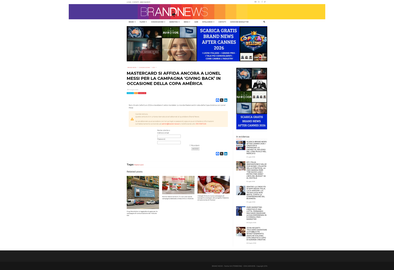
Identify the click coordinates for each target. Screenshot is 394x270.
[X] (222, 100)
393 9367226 (201, 124)
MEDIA (186, 22)
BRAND (131, 22)
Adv (136, 93)
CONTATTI (135, 2)
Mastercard (138, 165)
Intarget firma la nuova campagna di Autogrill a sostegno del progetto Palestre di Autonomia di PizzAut (213, 198)
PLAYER (142, 22)
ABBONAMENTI (145, 2)
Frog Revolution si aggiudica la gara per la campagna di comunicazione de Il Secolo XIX (142, 213)
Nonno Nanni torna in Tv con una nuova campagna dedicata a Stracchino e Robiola (177, 198)
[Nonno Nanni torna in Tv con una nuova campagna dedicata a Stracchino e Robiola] (178, 185)
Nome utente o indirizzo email (163, 131)
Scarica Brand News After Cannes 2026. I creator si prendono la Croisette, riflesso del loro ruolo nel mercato (256, 147)
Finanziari (142, 93)
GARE (196, 22)
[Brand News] (187, 11)
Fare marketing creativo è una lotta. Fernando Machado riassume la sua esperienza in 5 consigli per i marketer (256, 213)
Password (161, 139)
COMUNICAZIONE (157, 22)
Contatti (222, 22)
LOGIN (129, 2)
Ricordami (195, 145)
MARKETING (173, 22)
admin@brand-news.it (171, 124)
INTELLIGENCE (207, 22)
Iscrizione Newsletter (239, 22)
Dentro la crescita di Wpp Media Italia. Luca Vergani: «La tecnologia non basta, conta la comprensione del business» (256, 193)
